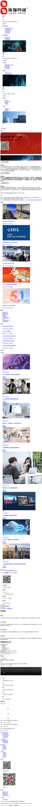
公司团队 (4, 755)
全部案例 (4, 60)
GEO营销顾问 (5, 742)
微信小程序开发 (6, 734)
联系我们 (24, 663)
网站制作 (4, 315)
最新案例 (9, 663)
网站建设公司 (5, 312)
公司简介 (19, 663)
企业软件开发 (5, 737)
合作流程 (14, 663)
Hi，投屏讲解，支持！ (6, 608)
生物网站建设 (5, 321)
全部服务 (4, 23)
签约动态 (4, 745)
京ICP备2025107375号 (8, 803)
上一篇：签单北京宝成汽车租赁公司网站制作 (9, 199)
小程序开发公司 (6, 795)
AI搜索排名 (4, 646)
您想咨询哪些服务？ (4, 644)
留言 (1, 655)
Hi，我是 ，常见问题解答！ (9, 572)
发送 (11, 665)
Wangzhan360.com (8, 192)
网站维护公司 (5, 316)
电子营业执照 (29, 803)
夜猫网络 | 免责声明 (4, 805)
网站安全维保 (4, 649)
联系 (3, 123)
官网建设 (3, 645)
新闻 (3, 88)
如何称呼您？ (3, 651)
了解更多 (4, 95)
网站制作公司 (5, 313)
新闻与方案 (2, 744)
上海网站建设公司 (6, 320)
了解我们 (2, 751)
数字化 (4, 52)
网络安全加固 (5, 741)
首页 (5, 159)
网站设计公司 (5, 314)
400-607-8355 (2, 703)
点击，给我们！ (5, 606)
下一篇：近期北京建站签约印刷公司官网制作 (33, 199)
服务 (3, 17)
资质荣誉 (4, 753)
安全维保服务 (3, 739)
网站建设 (4, 746)
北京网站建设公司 (6, 318)
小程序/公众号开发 (5, 648)
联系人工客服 (3, 663)
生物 (11, 169)
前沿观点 (4, 748)
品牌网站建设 (5, 733)
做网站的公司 (5, 794)
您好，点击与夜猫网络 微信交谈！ (8, 570)
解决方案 (4, 749)
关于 (3, 89)
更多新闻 (2, 352)
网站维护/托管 (5, 740)
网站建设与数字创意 (4, 732)
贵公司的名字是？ (3, 650)
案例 (3, 53)
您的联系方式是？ (4, 652)
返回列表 (22, 199)
